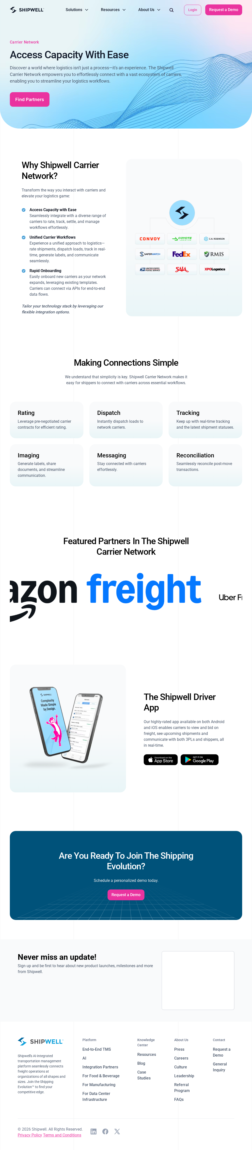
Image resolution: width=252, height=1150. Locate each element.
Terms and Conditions (62, 1135)
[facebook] (105, 1132)
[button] (77, 9)
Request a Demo (223, 9)
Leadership (184, 1076)
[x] (117, 1132)
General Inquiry (220, 1067)
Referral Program (182, 1087)
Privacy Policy (30, 1135)
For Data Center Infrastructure (96, 1096)
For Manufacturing (98, 1084)
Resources (146, 1054)
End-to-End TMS (96, 1049)
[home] (27, 10)
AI (84, 1058)
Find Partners (29, 99)
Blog (141, 1063)
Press (179, 1049)
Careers (181, 1058)
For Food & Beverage (101, 1076)
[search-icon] (171, 10)
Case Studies (144, 1075)
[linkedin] (93, 1132)
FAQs (179, 1099)
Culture (180, 1067)
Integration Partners (100, 1067)
